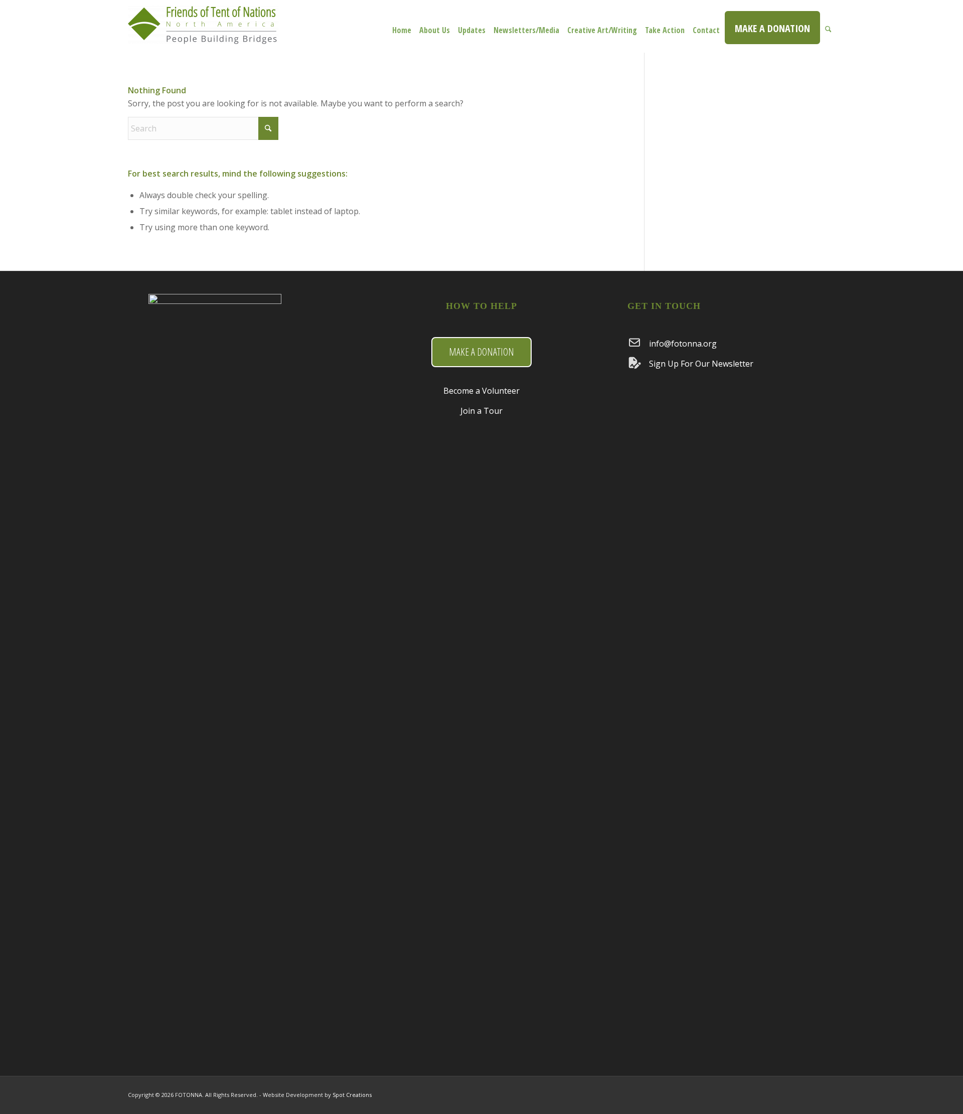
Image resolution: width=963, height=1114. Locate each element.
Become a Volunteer (481, 390)
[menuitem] (401, 26)
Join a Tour (481, 410)
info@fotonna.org (683, 343)
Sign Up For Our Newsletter (701, 363)
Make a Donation (481, 352)
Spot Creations (352, 1094)
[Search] (828, 26)
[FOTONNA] (203, 31)
